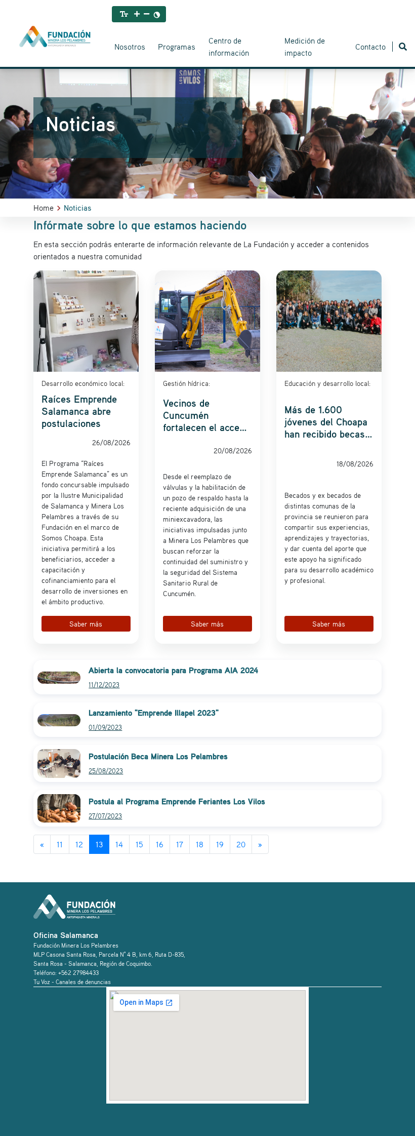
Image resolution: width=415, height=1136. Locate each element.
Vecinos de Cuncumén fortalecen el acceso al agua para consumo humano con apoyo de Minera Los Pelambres (206, 415)
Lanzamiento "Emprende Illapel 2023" (154, 713)
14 (119, 844)
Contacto (370, 47)
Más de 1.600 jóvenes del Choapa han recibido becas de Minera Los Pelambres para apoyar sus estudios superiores (328, 422)
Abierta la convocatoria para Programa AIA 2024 (173, 670)
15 (139, 844)
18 (199, 844)
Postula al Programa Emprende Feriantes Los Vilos (177, 801)
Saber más (85, 623)
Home (43, 208)
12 (79, 844)
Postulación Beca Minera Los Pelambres (158, 756)
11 (60, 844)
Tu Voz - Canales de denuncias (72, 982)
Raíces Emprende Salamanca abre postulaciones (79, 411)
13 (99, 844)
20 (240, 844)
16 (159, 844)
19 (220, 844)
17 (179, 844)
